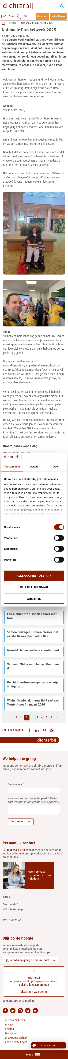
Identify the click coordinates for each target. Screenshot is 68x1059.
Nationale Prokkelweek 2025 (37, 23)
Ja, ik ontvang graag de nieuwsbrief (27, 960)
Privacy (9, 1024)
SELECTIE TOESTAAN (34, 587)
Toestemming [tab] (12, 466)
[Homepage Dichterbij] (18, 6)
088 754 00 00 (16, 850)
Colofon (9, 1029)
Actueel (13, 23)
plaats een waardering (34, 992)
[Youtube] (28, 1010)
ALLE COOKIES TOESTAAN (34, 575)
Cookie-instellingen (16, 1042)
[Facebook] (5, 1010)
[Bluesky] (35, 1010)
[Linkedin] (13, 1010)
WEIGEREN (34, 598)
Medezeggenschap (16, 1038)
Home (3, 23)
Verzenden (18, 821)
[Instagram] (20, 1010)
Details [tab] (34, 466)
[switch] (59, 538)
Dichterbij (34, 978)
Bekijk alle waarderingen (34, 985)
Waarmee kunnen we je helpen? (27, 798)
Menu (29, 1054)
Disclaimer (11, 1033)
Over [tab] (56, 466)
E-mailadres (15, 784)
